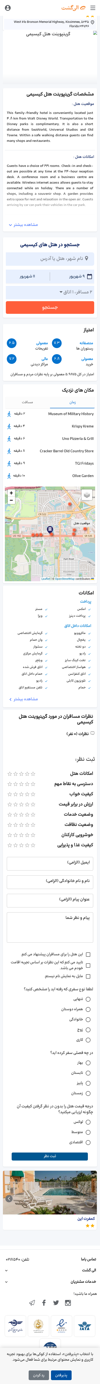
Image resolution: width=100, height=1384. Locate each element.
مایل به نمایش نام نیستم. (63, 976)
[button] (51, 534)
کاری (79, 1040)
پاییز (80, 1083)
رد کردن (38, 1375)
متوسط (77, 1132)
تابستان (77, 1073)
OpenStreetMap (65, 579)
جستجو (50, 307)
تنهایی (78, 999)
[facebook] (44, 1303)
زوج (80, 1030)
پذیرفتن (61, 1375)
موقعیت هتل (82, 523)
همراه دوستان (72, 1009)
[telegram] (32, 1303)
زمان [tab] (72, 402)
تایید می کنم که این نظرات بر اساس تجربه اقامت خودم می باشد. (47, 965)
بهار (80, 1063)
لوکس (78, 1122)
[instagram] (68, 1303)
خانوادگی (76, 1019)
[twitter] (56, 1303)
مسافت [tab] (27, 402)
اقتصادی (76, 1142)
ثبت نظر (50, 1156)
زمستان (77, 1093)
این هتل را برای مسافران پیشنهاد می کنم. (52, 954)
